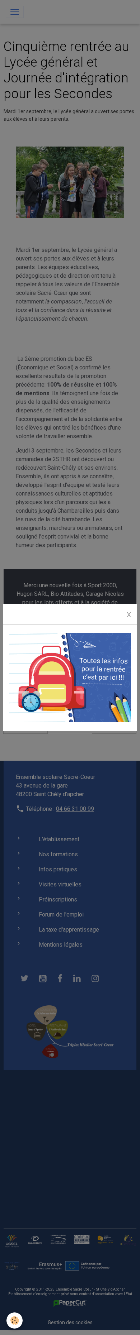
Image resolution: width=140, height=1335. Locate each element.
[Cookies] (14, 1320)
